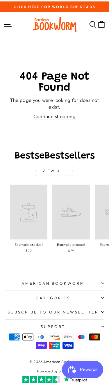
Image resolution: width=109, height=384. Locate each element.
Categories (53, 297)
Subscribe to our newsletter (53, 312)
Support (53, 326)
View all (54, 171)
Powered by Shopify (54, 371)
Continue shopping (54, 116)
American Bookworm (53, 283)
